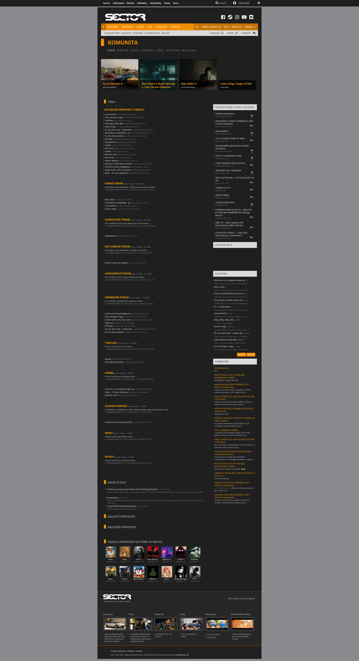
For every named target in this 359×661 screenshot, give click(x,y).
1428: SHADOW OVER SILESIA (230, 163)
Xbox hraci (109, 157)
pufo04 (180, 559)
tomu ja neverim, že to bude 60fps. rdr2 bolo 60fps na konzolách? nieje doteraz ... (233, 403)
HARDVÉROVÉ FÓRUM (118, 273)
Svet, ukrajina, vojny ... (115, 117)
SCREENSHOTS (222, 368)
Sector (106, 3)
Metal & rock (111, 154)
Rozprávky (155, 3)
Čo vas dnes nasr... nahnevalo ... (119, 129)
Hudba (108, 151)
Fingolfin (194, 559)
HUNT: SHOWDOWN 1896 (228, 155)
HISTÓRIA (115, 33)
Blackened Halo (180, 579)
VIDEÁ (140, 26)
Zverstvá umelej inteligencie (117, 166)
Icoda (124, 559)
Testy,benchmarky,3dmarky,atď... (122, 506)
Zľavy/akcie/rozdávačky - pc (117, 132)
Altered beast (138, 579)
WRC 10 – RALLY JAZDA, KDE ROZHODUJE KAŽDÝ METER (229, 224)
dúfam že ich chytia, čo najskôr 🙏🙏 (230, 469)
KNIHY (109, 433)
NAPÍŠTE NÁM (173, 50)
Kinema (130, 3)
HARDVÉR (161, 26)
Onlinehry (142, 3)
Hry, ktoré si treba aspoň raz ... (229, 300)
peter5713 (166, 559)
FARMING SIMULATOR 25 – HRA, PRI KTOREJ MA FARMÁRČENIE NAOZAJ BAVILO (233, 212)
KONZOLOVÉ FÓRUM (118, 219)
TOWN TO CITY (223, 187)
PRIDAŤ (230, 33)
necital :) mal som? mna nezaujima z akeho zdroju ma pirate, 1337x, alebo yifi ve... (233, 391)
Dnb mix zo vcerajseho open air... (120, 389)
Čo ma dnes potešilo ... (115, 136)
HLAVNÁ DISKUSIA (116, 406)
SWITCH (236, 26)
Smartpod (118, 3)
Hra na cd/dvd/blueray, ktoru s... (229, 293)
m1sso (166, 579)
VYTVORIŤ (241, 354)
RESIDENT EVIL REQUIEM (228, 170)
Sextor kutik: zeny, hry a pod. (118, 170)
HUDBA (109, 372)
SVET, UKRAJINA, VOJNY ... (227, 430)
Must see (109, 148)
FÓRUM (175, 26)
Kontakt (139, 651)
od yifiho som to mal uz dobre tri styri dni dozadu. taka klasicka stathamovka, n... (232, 501)
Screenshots (110, 114)
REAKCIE (134, 50)
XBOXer (152, 579)
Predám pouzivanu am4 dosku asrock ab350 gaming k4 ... (133, 489)
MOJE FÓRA (122, 50)
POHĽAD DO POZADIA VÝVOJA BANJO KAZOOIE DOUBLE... (233, 453)
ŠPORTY (110, 456)
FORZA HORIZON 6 (225, 113)
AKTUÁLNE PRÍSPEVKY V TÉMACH (124, 109)
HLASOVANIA (147, 50)
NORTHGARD (222, 195)
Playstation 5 (111, 142)
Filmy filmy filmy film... (115, 123)
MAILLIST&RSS (189, 50)
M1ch (138, 559)
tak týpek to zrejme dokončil (226, 380)
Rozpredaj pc (113, 497)
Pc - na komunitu (222, 306)
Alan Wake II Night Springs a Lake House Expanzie (158, 85)
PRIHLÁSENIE (244, 3)
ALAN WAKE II (222, 131)
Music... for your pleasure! (116, 173)
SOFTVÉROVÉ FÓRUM (118, 246)
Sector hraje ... (111, 126)
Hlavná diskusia (112, 160)
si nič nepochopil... (222, 478)
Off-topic (109, 139)
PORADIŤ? (246, 33)
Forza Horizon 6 (112, 83)
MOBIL (249, 26)
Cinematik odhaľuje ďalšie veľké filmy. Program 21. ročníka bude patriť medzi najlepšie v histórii (140, 637)
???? (194, 579)
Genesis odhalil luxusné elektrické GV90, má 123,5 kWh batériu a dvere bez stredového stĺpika (114, 637)
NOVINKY (112, 26)
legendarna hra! (221, 414)
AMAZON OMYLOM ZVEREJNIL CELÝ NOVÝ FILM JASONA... (232, 386)
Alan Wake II (188, 83)
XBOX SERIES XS (211, 26)
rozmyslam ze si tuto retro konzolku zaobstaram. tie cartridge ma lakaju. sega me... (234, 458)
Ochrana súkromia (118, 651)
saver (133, 184)
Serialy (108, 145)
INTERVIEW (138, 33)
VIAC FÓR (251, 354)
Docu (175, 3)
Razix (110, 579)
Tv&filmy (109, 120)
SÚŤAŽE (160, 50)
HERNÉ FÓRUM (114, 183)
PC (197, 26)
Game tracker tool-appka (116, 262)
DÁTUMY (165, 33)
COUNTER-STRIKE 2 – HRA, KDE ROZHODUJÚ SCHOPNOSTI (231, 234)
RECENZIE (127, 26)
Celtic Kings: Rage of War (236, 83)
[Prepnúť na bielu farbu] (259, 2)
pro (216, 370)
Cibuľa (124, 579)
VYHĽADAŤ (215, 33)
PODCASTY (126, 33)
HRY (149, 26)
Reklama (130, 651)
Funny (167, 3)
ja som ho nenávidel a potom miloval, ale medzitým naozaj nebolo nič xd (232, 424)
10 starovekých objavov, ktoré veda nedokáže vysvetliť (241, 636)
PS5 (226, 26)
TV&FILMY (111, 342)
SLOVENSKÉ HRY (152, 33)
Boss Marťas (152, 559)
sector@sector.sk (182, 655)
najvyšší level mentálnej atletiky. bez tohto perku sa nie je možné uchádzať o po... (232, 434)
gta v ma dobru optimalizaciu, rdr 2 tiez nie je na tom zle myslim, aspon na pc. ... (235, 446)
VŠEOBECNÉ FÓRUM (117, 297)
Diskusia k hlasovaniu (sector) (118, 163)
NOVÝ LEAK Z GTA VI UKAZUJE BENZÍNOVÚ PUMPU (229, 376)
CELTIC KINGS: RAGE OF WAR (230, 138)
